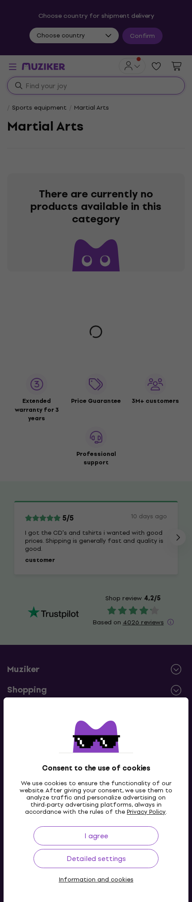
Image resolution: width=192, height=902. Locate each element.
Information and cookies (96, 879)
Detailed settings (96, 858)
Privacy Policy (146, 811)
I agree (96, 835)
